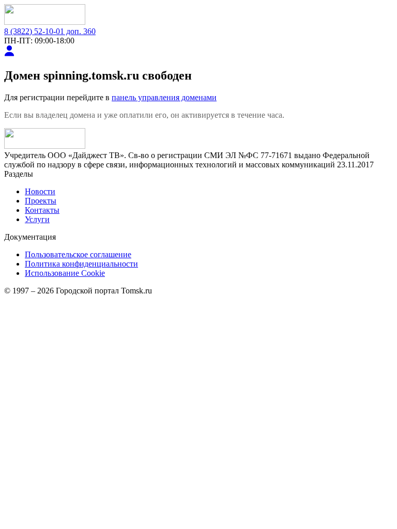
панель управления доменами (164, 97)
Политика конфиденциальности (81, 263)
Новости (40, 191)
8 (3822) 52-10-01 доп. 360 (50, 31)
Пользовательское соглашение (78, 254)
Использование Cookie (65, 273)
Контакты (42, 210)
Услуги (37, 219)
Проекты (40, 200)
